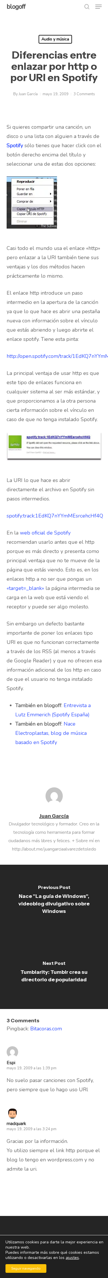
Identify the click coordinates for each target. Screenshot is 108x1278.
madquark (16, 1123)
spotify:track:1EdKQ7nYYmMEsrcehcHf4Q (55, 515)
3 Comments (84, 94)
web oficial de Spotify (45, 532)
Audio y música (55, 39)
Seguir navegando (26, 1268)
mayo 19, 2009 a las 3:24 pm (31, 1129)
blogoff (16, 6)
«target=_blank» (25, 588)
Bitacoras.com (46, 1028)
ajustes (72, 1257)
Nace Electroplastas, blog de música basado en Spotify (51, 733)
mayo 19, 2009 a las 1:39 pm (31, 1068)
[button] (98, 7)
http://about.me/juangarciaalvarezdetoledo (54, 849)
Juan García (28, 94)
